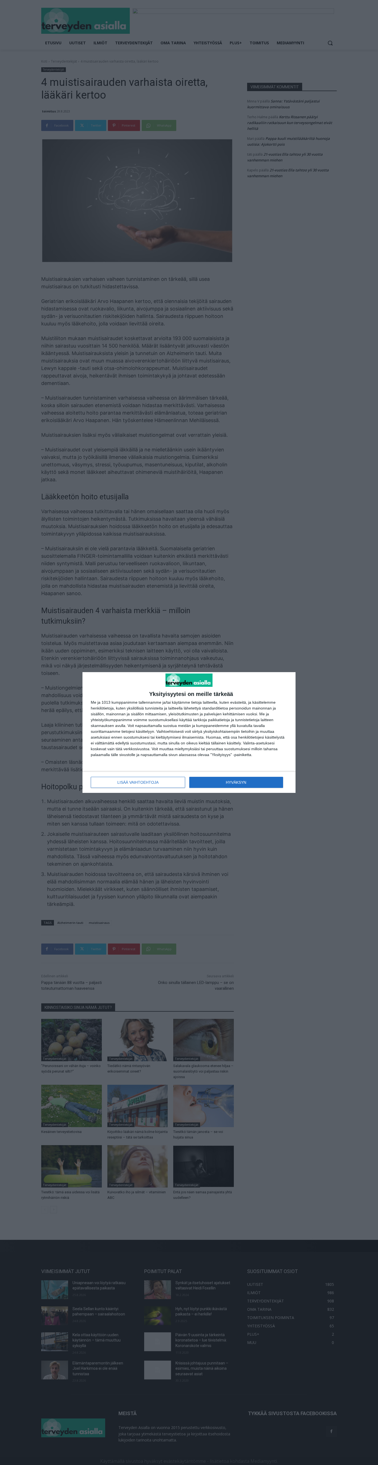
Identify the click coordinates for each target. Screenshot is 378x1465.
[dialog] (189, 732)
